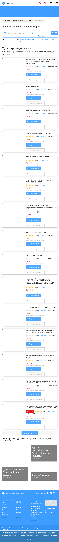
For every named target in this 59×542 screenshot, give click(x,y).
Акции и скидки (9, 40)
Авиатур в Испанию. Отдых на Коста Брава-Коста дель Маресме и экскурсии (41, 61)
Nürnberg (4, 507)
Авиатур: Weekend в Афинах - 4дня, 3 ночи (40, 356)
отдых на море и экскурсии (35, 509)
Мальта (18, 507)
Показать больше (29, 433)
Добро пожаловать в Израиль (38, 110)
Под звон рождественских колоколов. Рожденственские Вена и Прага (41, 207)
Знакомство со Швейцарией (37, 157)
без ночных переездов (34, 517)
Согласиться (29, 539)
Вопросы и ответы (41, 528)
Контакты (5, 529)
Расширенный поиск (47, 39)
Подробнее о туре (34, 74)
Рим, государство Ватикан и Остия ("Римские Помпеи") (40, 181)
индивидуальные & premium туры (36, 513)
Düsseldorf (5, 514)
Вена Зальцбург (32, 86)
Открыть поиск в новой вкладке (25, 40)
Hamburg (4, 510)
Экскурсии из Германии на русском (14, 20)
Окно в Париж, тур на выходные (39, 133)
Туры (29, 20)
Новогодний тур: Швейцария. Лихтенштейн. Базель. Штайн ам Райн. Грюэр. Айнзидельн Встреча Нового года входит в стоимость (40, 281)
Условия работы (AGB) (16, 528)
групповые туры (35, 506)
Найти (54, 33)
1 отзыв (42, 136)
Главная (4, 528)
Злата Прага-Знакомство (36, 232)
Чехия (18, 510)
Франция (18, 505)
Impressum (29, 528)
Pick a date (32, 33)
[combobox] (16, 33)
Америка (18, 514)
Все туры (4, 517)
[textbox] (16, 33)
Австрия (18, 512)
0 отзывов (42, 66)
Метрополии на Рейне (35, 255)
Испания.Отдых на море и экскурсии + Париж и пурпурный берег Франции (41, 407)
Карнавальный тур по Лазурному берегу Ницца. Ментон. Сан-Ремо (40, 331)
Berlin (3, 512)
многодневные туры (37, 503)
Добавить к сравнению (35, 80)
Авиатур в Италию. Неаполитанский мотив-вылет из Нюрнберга (41, 382)
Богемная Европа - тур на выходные (41, 307)
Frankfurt (4, 505)
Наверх (54, 539)
